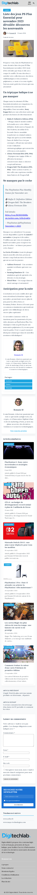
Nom (5, 750)
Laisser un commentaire (11, 779)
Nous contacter (8, 868)
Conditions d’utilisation (10, 875)
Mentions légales (8, 871)
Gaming (6, 10)
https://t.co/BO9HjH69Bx (16, 215)
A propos (5, 865)
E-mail (6, 757)
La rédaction (6, 878)
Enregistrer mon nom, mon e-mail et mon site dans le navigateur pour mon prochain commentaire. (18, 772)
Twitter (8, 384)
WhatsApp (9, 388)
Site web (6, 763)
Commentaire (9, 733)
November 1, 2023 (13, 226)
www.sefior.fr (8, 819)
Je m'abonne (18, 805)
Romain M (12, 33)
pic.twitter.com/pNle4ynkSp (17, 218)
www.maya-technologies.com (14, 822)
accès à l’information (27, 847)
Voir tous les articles (18, 431)
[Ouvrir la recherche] (33, 3)
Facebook (9, 381)
